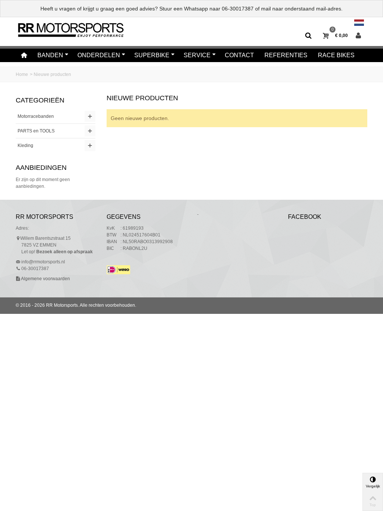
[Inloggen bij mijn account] (358, 36)
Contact (239, 55)
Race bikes (336, 55)
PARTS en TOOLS (36, 131)
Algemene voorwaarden (45, 278)
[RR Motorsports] (70, 29)
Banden (50, 55)
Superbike (151, 55)
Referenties (285, 55)
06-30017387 (238, 9)
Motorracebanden (36, 116)
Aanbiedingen (41, 167)
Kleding (25, 145)
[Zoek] (308, 36)
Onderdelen (98, 55)
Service (197, 55)
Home (22, 74)
